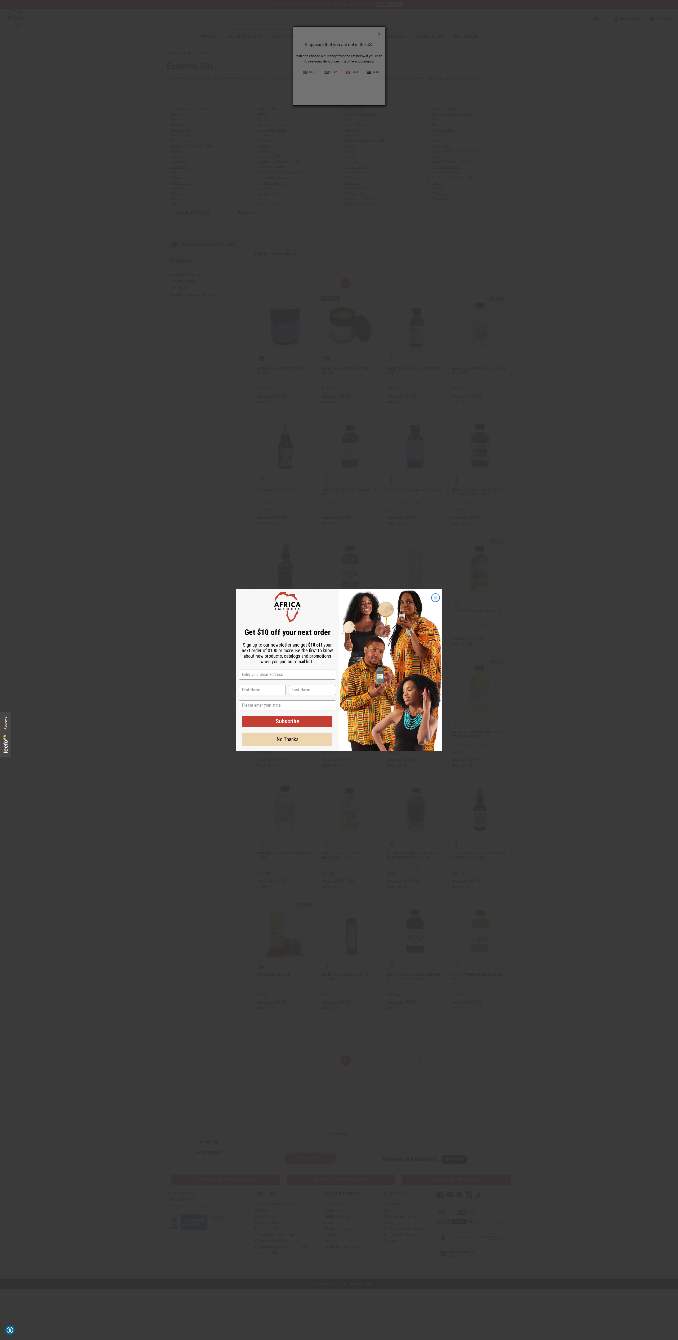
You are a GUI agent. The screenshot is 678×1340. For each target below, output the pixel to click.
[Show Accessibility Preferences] (10, 1330)
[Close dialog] (435, 597)
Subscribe (287, 721)
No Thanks (287, 739)
